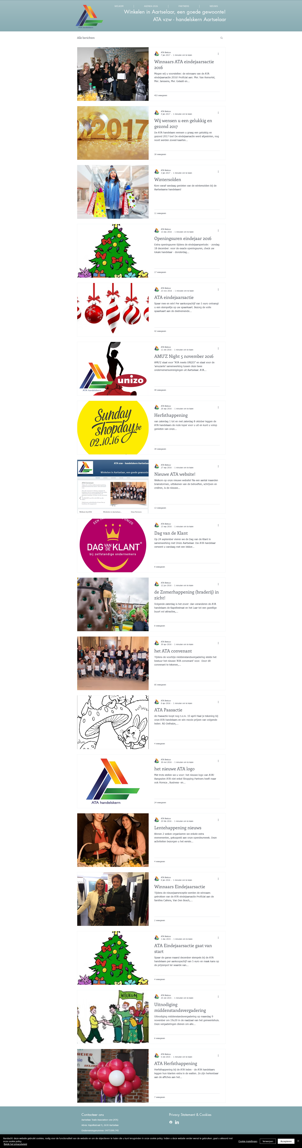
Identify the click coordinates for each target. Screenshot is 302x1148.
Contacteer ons (92, 1114)
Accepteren (286, 1141)
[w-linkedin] (177, 1122)
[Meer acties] (219, 54)
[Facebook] (171, 1122)
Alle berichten (86, 37)
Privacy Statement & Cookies (190, 1114)
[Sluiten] (298, 1141)
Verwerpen (268, 1141)
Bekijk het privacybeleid (15, 1144)
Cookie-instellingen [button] (247, 1141)
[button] (221, 38)
